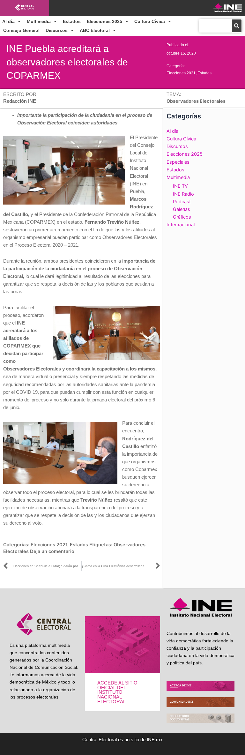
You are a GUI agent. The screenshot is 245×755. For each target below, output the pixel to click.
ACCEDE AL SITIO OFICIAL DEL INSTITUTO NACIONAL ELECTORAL (117, 692)
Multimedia (39, 21)
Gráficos (182, 217)
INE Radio (183, 194)
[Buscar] (236, 25)
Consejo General (21, 30)
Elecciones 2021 (181, 73)
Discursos (57, 30)
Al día (8, 21)
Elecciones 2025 (104, 21)
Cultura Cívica (149, 21)
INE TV (180, 186)
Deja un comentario (52, 551)
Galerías (181, 209)
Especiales (178, 162)
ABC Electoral (95, 30)
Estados (72, 21)
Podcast (182, 202)
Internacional (181, 225)
